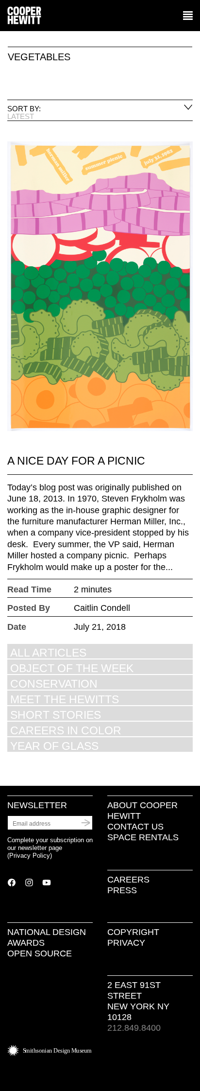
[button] (188, 16)
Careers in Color (65, 730)
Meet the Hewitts (64, 699)
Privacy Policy (29, 855)
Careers (128, 879)
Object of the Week (71, 668)
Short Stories (55, 715)
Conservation (54, 683)
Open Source (39, 953)
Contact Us (135, 826)
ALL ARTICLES (48, 652)
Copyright (133, 932)
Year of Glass (54, 746)
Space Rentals (143, 837)
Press (122, 890)
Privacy (126, 943)
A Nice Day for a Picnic (76, 460)
